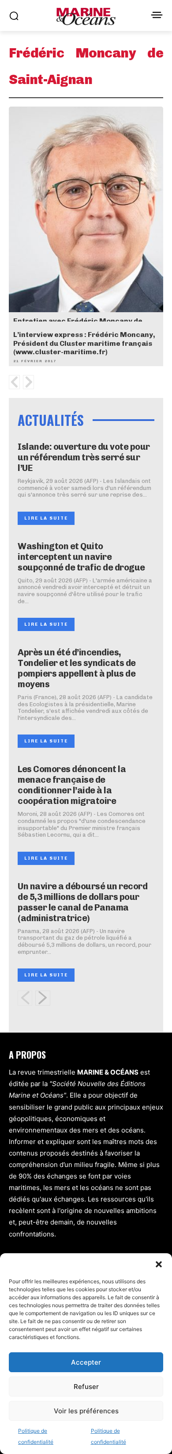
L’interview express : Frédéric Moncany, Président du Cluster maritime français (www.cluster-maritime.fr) (84, 343)
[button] (158, 1264)
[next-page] (42, 998)
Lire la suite (46, 518)
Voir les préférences (86, 1411)
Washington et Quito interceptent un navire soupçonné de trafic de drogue (81, 557)
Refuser (86, 1386)
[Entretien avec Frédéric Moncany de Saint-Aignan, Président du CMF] (86, 223)
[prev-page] (25, 998)
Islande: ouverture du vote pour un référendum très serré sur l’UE (84, 457)
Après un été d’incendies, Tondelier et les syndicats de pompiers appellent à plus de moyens (77, 668)
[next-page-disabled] (28, 382)
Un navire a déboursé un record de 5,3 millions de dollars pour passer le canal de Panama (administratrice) (82, 902)
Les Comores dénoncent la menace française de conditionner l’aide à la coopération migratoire (72, 785)
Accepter (86, 1362)
